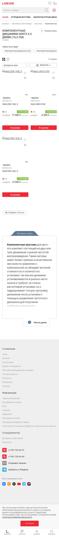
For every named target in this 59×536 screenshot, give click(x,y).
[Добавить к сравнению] (25, 78)
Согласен (29, 524)
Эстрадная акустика (21, 17)
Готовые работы (10, 374)
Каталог (5, 24)
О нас (4, 354)
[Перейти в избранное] (50, 3)
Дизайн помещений (11, 366)
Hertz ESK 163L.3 (10, 171)
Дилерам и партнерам (12, 438)
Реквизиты (7, 382)
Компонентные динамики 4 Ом (18, 51)
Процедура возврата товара (15, 422)
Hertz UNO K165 (38, 104)
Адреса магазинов (11, 398)
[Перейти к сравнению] (55, 3)
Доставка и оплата (11, 418)
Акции (5, 17)
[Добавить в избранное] (25, 73)
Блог (4, 406)
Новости (6, 410)
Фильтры (45, 65)
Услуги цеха (7, 362)
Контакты (7, 378)
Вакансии (6, 442)
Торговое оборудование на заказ (17, 370)
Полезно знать (51, 31)
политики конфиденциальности (17, 517)
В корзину (15, 128)
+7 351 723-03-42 (16, 456)
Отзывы (6, 386)
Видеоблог (7, 414)
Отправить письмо (17, 463)
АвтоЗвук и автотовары (22, 24)
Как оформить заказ (11, 402)
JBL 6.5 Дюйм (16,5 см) (14, 212)
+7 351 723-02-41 (16, 450)
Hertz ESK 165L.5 (10, 104)
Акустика (38, 24)
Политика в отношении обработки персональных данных (29, 426)
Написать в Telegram (18, 469)
